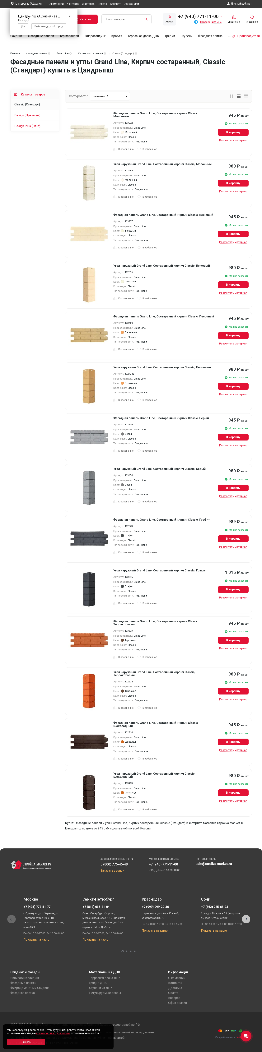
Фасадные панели (41, 36)
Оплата (102, 3)
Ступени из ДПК (101, 988)
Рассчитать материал (233, 140)
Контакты (73, 3)
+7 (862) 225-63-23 (214, 907)
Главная (15, 53)
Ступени (186, 36)
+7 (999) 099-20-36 (155, 907)
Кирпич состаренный (90, 53)
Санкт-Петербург (98, 899)
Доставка (88, 3)
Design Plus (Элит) (27, 126)
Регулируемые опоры (105, 993)
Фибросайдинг (95, 36)
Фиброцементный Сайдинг (29, 988)
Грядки (170, 36)
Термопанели (69, 36)
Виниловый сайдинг (24, 978)
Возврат (115, 3)
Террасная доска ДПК (143, 36)
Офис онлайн (132, 3)
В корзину (233, 132)
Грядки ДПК (98, 983)
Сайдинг (16, 36)
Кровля (116, 36)
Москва (30, 899)
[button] (246, 919)
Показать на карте (36, 939)
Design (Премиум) (27, 115)
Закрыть (254, 1048)
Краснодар (152, 899)
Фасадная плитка (210, 36)
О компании (56, 3)
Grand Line (62, 53)
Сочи (205, 899)
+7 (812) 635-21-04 (96, 907)
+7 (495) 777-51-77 (36, 907)
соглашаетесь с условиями (53, 1033)
